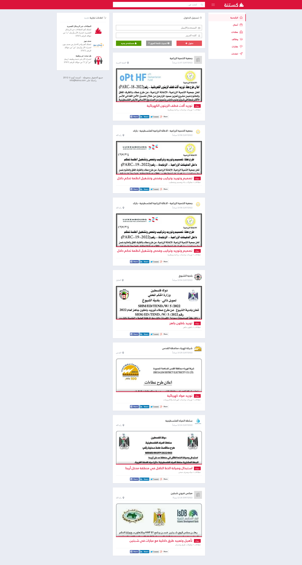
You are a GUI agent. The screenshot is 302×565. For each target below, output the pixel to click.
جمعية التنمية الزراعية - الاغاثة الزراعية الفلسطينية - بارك (163, 130)
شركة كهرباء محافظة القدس (177, 348)
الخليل (118, 280)
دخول (190, 43)
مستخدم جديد (128, 43)
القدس (118, 353)
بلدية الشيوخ (186, 275)
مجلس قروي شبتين (182, 493)
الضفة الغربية (121, 63)
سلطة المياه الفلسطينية (179, 420)
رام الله (119, 135)
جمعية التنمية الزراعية (181, 58)
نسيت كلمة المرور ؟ (158, 43)
